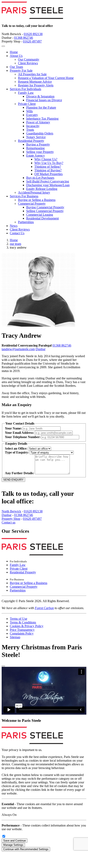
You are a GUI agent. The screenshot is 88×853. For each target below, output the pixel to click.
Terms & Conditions (23, 622)
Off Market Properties (48, 174)
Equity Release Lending (41, 189)
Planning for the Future (41, 107)
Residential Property (31, 140)
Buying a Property (38, 144)
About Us (16, 55)
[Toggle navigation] (3, 46)
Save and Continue (14, 840)
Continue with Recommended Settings (26, 849)
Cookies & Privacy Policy (26, 626)
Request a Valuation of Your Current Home (46, 78)
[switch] (3, 836)
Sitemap (15, 637)
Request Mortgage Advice (35, 81)
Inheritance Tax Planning (42, 118)
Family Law (26, 92)
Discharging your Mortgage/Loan (48, 185)
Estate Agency (35, 155)
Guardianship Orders (39, 133)
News (13, 225)
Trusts (30, 129)
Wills (29, 111)
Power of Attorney (38, 122)
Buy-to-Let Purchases (40, 177)
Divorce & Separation (40, 96)
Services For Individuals (25, 89)
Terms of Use (18, 618)
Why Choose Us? (45, 159)
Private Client (27, 104)
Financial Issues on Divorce (44, 100)
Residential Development (42, 218)
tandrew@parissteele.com (18, 349)
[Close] (3, 666)
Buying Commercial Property (45, 207)
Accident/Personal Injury (34, 192)
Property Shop (11, 518)
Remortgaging (35, 148)
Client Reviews (28, 63)
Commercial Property (32, 203)
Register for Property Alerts (35, 85)
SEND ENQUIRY (13, 479)
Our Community (28, 59)
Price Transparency (22, 629)
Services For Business (24, 196)
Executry (32, 115)
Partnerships (26, 222)
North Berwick (11, 511)
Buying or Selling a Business (36, 200)
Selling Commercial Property (45, 211)
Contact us (8, 522)
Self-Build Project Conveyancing (47, 181)
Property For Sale (21, 70)
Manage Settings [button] (13, 844)
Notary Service (36, 137)
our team (15, 244)
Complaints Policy (22, 633)
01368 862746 (23, 37)
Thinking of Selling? (47, 166)
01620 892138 (33, 34)
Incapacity (32, 126)
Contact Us (17, 233)
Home (14, 52)
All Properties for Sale (32, 74)
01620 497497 (32, 41)
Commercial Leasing (39, 214)
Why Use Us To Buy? (48, 163)
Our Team (16, 67)
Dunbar (40, 349)
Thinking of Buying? (48, 170)
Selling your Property (40, 152)
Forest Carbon (44, 608)
